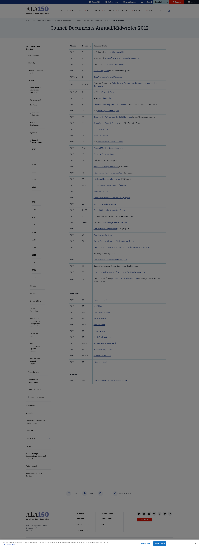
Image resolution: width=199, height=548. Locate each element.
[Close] (195, 543)
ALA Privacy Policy (9, 544)
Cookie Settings (145, 543)
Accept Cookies (160, 543)
